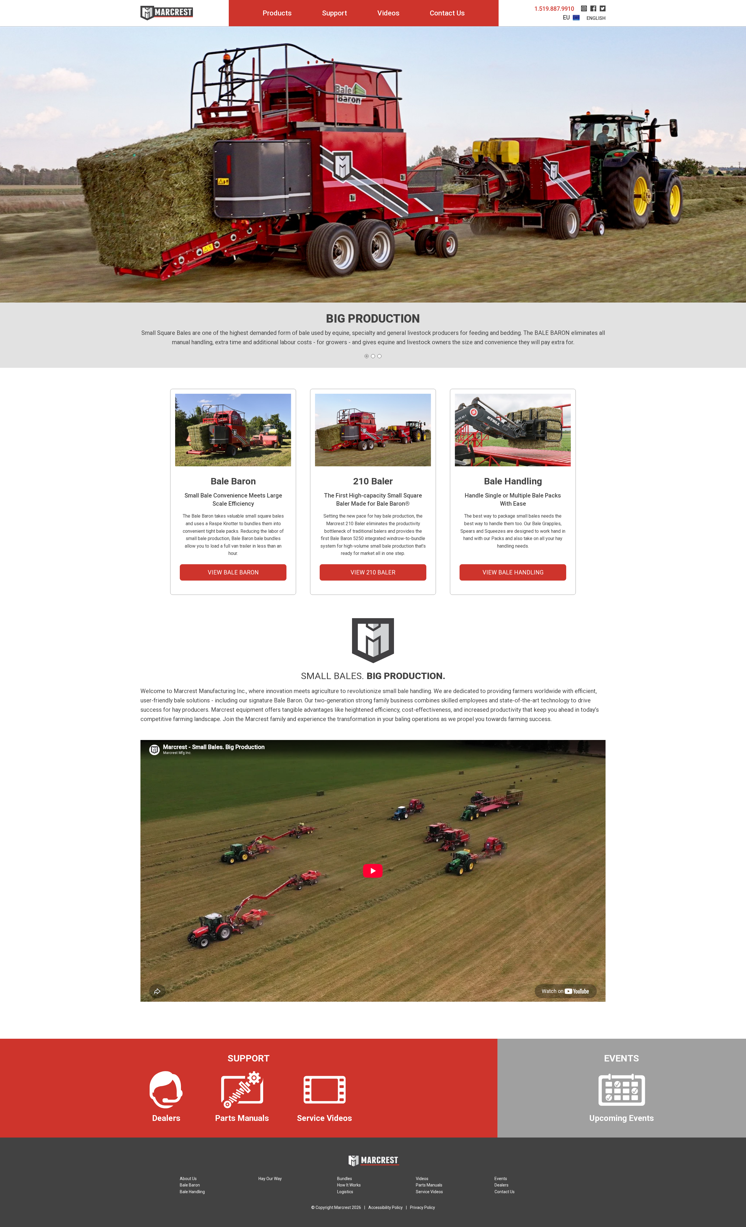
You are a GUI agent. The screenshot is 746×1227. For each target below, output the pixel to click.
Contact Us (447, 13)
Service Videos (429, 1191)
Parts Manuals (429, 1185)
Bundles (344, 1178)
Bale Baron (190, 1185)
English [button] (596, 18)
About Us (188, 1178)
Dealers (502, 1185)
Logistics (345, 1191)
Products (277, 13)
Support (334, 13)
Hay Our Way (270, 1178)
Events (501, 1178)
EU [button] (567, 17)
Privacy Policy (422, 1207)
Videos (388, 13)
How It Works (349, 1185)
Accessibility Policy (385, 1207)
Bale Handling (192, 1191)
